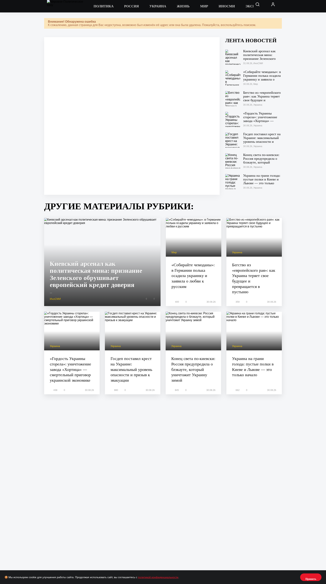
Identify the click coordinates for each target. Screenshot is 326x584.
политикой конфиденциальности (158, 577)
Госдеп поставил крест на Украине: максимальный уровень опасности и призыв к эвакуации (131, 369)
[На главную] (67, 6)
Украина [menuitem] (157, 6)
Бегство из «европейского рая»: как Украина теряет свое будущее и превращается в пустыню (253, 278)
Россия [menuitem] (131, 6)
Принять (310, 579)
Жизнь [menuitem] (183, 6)
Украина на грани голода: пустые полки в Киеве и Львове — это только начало (253, 366)
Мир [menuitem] (204, 6)
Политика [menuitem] (104, 6)
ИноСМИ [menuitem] (227, 6)
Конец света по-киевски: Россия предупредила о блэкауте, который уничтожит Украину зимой (193, 369)
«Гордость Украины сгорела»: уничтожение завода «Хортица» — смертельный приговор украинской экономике (70, 369)
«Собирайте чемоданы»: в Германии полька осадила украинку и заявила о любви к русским (193, 275)
